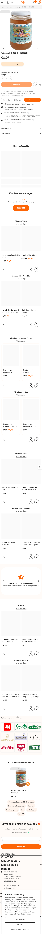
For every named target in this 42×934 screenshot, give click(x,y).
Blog (22, 810)
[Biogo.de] (7, 727)
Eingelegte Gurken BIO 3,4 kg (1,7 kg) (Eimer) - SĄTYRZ (30, 695)
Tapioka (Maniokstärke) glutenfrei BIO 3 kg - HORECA (30, 640)
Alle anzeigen (21, 341)
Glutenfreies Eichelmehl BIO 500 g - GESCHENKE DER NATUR (10, 311)
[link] (35, 84)
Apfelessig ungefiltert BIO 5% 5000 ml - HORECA (9, 640)
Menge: (4, 75)
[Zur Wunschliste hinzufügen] (28, 780)
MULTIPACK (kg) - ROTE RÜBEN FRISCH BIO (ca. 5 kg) (10, 695)
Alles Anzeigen (21, 224)
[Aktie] (39, 84)
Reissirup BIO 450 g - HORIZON (19, 791)
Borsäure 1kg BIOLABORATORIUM (10, 425)
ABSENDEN (21, 847)
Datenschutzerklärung (23, 914)
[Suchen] (12, 2)
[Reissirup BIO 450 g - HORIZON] (21, 777)
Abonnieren (32, 100)
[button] (21, 121)
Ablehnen (20, 924)
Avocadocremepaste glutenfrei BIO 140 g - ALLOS (29, 488)
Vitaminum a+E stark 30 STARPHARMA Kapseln (30, 543)
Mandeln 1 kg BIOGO (29, 255)
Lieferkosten (31, 810)
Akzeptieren (20, 919)
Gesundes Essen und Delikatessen (21, 802)
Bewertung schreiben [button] (21, 208)
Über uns (31, 806)
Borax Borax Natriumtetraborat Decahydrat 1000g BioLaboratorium (29, 425)
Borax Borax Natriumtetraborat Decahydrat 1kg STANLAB (9, 371)
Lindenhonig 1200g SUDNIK (28, 311)
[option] (21, 30)
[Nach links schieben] (31, 269)
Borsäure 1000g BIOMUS (28, 371)
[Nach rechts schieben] (36, 269)
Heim (2, 7)
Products (9, 7)
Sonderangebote (12, 810)
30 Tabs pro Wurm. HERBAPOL (8, 543)
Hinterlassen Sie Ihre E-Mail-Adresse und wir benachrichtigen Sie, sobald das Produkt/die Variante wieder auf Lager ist (18, 93)
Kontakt (21, 814)
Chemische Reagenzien (16, 806)
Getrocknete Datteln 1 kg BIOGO (10, 256)
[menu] (2, 2)
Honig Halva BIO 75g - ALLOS (9, 488)
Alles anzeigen (19, 717)
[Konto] (8, 2)
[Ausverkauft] (28, 784)
